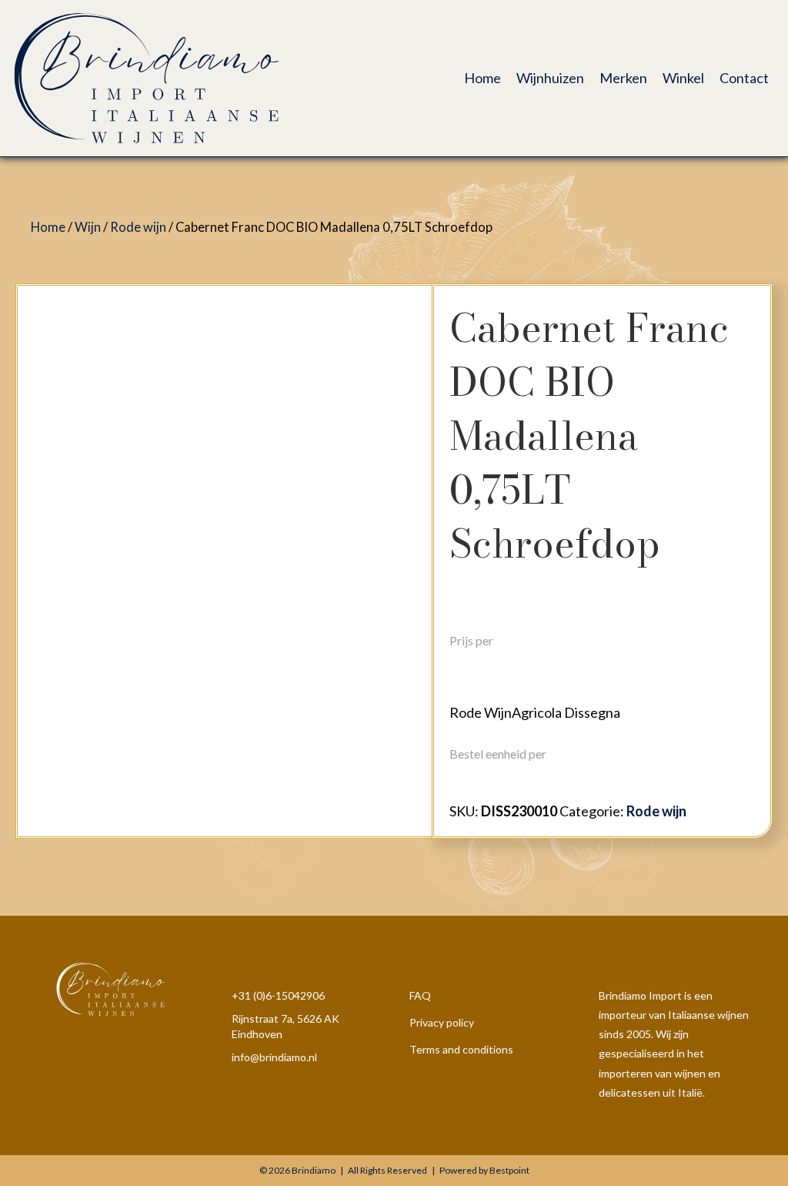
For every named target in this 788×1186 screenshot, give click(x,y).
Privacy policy (441, 1022)
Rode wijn (138, 227)
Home (48, 227)
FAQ (420, 995)
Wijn (88, 227)
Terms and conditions (461, 1049)
